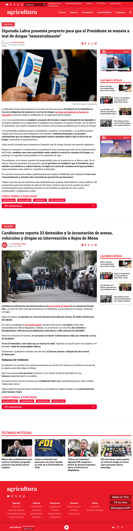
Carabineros (27, 401)
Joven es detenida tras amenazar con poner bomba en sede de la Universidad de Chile (49, 463)
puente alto (58, 401)
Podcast (89, 3)
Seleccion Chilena (16, 510)
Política (8, 24)
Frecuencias (53, 6)
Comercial (94, 506)
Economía (36, 510)
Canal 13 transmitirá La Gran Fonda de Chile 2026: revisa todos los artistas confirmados (122, 100)
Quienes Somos (74, 506)
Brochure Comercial (73, 3)
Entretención (87, 12)
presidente (40, 200)
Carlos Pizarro (18, 42)
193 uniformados (33, 324)
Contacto (74, 510)
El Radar (54, 510)
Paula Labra (24, 200)
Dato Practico (36, 506)
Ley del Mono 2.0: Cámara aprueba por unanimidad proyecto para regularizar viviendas (108, 111)
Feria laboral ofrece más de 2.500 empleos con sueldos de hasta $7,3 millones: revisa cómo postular (122, 123)
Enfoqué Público (55, 513)
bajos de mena (10, 401)
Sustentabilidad (104, 12)
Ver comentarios (13, 205)
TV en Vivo (101, 3)
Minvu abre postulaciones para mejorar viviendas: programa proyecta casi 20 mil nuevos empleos (17, 463)
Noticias (62, 12)
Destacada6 (8, 200)
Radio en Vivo (115, 3)
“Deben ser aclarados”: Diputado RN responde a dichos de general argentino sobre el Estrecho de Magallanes (81, 465)
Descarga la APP (54, 3)
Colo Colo (16, 506)
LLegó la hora (55, 506)
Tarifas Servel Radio (94, 510)
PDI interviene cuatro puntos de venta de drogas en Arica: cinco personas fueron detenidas (115, 463)
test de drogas (57, 200)
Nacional (8, 226)
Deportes (74, 12)
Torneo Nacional (16, 517)
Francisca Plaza (19, 244)
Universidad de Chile (16, 513)
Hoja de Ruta (54, 517)
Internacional (36, 513)
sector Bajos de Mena (59, 306)
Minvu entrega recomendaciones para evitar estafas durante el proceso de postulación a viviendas (108, 88)
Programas (120, 12)
